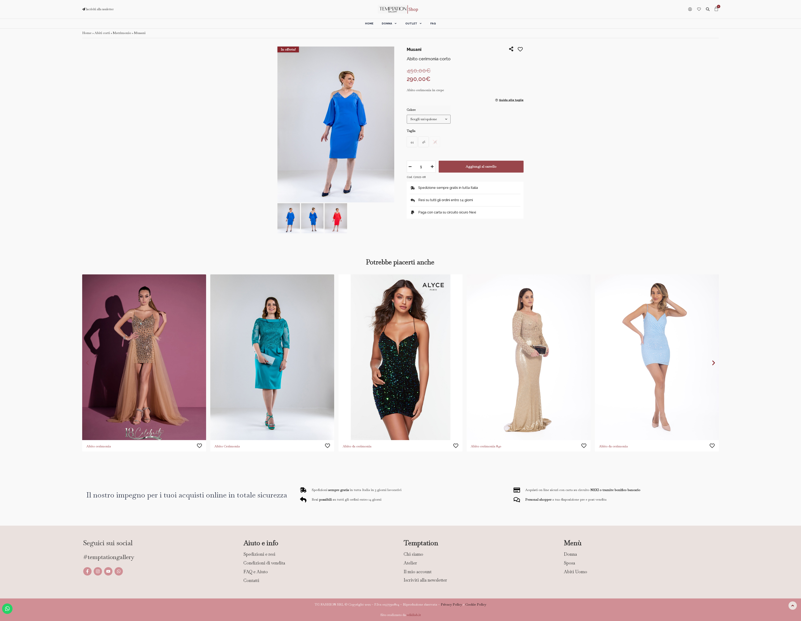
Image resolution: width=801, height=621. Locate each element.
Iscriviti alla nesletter (99, 9)
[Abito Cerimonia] (272, 357)
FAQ (433, 23)
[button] (282, 124)
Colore (411, 109)
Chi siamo (413, 554)
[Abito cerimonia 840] (529, 357)
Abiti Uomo (575, 571)
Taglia (411, 130)
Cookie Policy (475, 604)
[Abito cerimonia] (144, 357)
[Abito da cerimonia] (400, 357)
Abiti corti (102, 33)
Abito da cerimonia (357, 446)
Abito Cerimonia (227, 446)
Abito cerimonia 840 (486, 446)
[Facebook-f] (87, 571)
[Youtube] (108, 571)
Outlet (411, 23)
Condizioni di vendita (264, 563)
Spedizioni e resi (259, 554)
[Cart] (716, 9)
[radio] (412, 142)
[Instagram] (98, 571)
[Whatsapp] (119, 571)
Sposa (569, 563)
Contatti (251, 580)
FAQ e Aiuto (255, 571)
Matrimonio (122, 33)
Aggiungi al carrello (481, 166)
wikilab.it (414, 615)
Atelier (410, 563)
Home (369, 23)
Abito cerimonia (98, 446)
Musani (140, 33)
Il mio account (418, 571)
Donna (387, 23)
